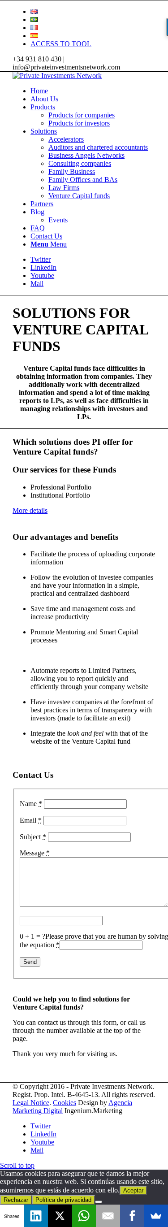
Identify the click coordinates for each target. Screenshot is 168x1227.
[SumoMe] (156, 1216)
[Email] (108, 1216)
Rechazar (16, 1200)
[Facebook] (132, 1216)
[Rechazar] (98, 1202)
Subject (33, 837)
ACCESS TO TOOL (60, 44)
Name (31, 803)
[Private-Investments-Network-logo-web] (57, 75)
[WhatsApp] (84, 1216)
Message (35, 853)
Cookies (64, 1102)
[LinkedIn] (36, 1216)
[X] (60, 1216)
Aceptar (133, 1190)
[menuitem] (92, 12)
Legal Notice (31, 1102)
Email (31, 820)
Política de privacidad (63, 1200)
